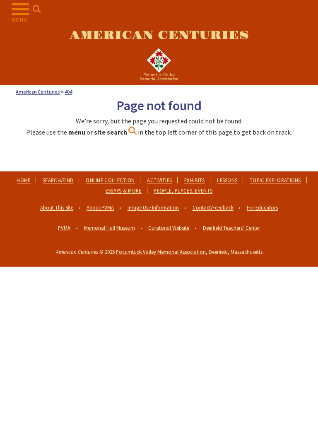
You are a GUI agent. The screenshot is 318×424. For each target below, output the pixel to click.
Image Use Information (153, 207)
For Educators (262, 207)
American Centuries (159, 35)
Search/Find (58, 180)
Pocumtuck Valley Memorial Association (161, 251)
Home (23, 180)
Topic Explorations (275, 180)
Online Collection (110, 180)
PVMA (64, 227)
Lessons (227, 180)
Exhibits (194, 180)
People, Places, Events (183, 190)
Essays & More (124, 190)
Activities (159, 180)
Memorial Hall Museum (109, 227)
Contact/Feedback (213, 207)
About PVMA (100, 207)
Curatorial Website (168, 227)
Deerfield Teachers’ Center (231, 227)
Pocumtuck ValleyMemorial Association (159, 77)
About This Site (56, 207)
